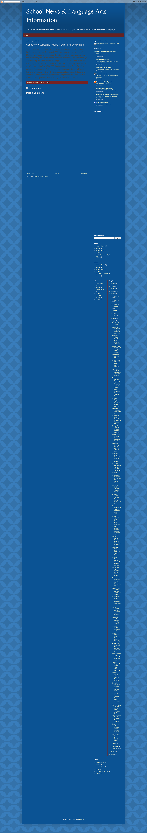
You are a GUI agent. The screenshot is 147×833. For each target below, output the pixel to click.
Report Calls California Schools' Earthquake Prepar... (116, 591)
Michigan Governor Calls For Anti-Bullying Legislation (116, 339)
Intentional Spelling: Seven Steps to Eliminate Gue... (115, 447)
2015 (112, 284)
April (114, 321)
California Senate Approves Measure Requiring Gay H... (116, 530)
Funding (98, 248)
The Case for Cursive (116, 323)
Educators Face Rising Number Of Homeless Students (116, 561)
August (115, 311)
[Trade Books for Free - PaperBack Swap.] (106, 43)
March (115, 743)
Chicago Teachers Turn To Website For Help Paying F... (116, 676)
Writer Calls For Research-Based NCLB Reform (116, 571)
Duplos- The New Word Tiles (103, 104)
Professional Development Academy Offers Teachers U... (116, 479)
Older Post (84, 173)
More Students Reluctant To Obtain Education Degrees (116, 718)
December (116, 296)
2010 (112, 752)
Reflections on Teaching (103, 67)
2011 (112, 294)
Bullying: (114, 472)
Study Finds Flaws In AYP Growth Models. (115, 737)
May (114, 318)
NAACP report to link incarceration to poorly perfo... (116, 657)
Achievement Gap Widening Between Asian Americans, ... (116, 698)
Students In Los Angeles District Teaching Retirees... (116, 728)
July (114, 313)
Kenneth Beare (100, 250)
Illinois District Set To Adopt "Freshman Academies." (116, 600)
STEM (97, 257)
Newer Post (30, 173)
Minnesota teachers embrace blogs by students (115, 620)
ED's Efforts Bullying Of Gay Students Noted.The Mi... (116, 647)
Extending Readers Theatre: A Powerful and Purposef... (116, 457)
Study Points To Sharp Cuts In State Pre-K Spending (116, 438)
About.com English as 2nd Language (107, 94)
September (116, 307)
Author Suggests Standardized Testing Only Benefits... (116, 611)
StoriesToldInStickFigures (104, 82)
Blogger (81, 819)
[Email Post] (47, 82)
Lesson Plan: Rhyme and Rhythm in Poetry (107, 69)
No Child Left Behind (102, 255)
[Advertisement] (57, 156)
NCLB (97, 252)
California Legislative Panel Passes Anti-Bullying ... (116, 520)
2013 (112, 289)
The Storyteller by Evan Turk (103, 83)
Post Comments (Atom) (41, 176)
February (115, 746)
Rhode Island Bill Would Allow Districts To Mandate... (116, 363)
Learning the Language (103, 59)
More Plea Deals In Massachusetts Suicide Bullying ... (116, 372)
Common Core (100, 246)
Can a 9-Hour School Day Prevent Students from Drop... (116, 467)
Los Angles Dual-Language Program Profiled (116, 489)
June (114, 316)
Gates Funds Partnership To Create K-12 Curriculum (116, 349)
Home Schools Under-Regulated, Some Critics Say (116, 637)
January (115, 748)
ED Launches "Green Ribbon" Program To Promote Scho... (116, 419)
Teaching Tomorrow (102, 102)
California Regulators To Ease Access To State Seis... (116, 330)
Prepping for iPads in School (115, 356)
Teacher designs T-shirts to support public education (116, 666)
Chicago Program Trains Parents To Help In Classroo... (116, 402)
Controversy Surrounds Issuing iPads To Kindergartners (116, 581)
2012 (112, 291)
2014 (112, 286)
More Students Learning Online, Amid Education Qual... (116, 709)
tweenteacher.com (102, 74)
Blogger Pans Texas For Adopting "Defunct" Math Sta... (116, 429)
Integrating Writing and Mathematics (116, 411)
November (116, 300)
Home (26, 35)
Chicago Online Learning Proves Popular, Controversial (116, 499)
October (115, 304)
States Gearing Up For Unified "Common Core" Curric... (116, 510)
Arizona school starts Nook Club (116, 628)
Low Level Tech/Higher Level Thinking (106, 89)
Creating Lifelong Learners (104, 88)
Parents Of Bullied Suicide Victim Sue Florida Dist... (116, 551)
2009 (112, 754)
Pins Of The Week (101, 55)
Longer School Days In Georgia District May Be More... (116, 540)
